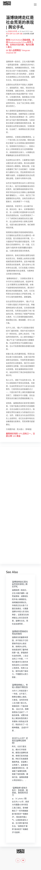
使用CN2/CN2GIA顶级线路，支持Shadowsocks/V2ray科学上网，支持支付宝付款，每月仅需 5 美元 (20, 43)
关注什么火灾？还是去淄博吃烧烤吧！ (20, 740)
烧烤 (10, 34)
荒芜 (7, 34)
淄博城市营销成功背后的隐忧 (20, 632)
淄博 (17, 34)
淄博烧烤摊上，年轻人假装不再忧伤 (20, 686)
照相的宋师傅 (12, 31)
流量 (21, 34)
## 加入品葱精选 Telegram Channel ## (18, 51)
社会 (14, 34)
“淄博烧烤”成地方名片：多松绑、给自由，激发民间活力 (20, 791)
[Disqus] (20, 480)
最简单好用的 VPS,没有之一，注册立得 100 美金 (20, 434)
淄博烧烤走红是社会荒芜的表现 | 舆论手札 (20, 584)
